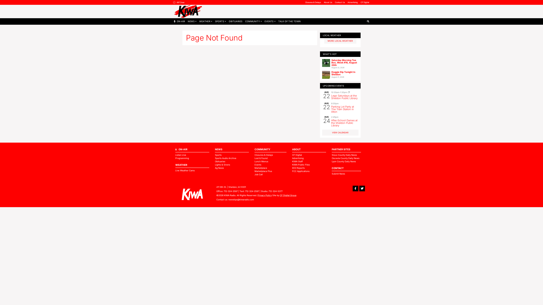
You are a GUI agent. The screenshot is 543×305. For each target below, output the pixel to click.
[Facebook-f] (355, 188)
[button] (368, 21)
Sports (219, 21)
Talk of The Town (289, 21)
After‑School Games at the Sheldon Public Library (344, 123)
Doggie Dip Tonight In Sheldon (343, 73)
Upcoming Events (333, 85)
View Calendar (340, 132)
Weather (204, 21)
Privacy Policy (265, 195)
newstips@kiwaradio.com (241, 199)
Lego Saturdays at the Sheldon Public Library (344, 97)
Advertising (353, 2)
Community (252, 21)
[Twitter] (362, 188)
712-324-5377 (276, 191)
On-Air (181, 21)
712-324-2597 (231, 191)
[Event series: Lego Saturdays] (349, 92)
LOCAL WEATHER (332, 35)
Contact (338, 168)
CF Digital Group (288, 195)
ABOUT (296, 149)
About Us (328, 2)
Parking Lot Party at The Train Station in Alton (342, 109)
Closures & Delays (313, 2)
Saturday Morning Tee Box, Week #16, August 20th (344, 63)
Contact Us (340, 2)
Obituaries (235, 21)
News (191, 21)
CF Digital (365, 2)
